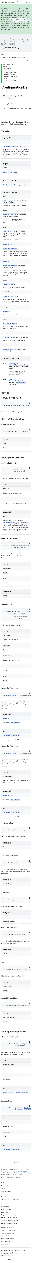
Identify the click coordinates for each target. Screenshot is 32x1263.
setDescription (8, 337)
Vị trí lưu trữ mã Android (7, 1186)
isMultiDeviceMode (9, 323)
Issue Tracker (4, 1244)
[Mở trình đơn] (2, 2)
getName (5, 311)
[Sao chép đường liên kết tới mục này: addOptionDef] (14, 605)
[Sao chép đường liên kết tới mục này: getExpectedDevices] (19, 856)
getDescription (8, 284)
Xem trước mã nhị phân (7, 1194)
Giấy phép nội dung (22, 1171)
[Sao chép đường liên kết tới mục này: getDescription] (15, 823)
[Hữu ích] (27, 57)
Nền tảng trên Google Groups (9, 1217)
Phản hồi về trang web (8, 1255)
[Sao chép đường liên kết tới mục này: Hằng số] (11, 393)
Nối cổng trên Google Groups (9, 1223)
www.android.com (6, 1236)
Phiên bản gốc (5, 1196)
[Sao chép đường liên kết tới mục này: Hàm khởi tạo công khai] (26, 419)
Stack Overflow (5, 1241)
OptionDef (21, 382)
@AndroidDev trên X (7, 1209)
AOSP (2, 54)
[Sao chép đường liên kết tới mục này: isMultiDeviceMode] (18, 927)
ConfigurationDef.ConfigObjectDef (14, 146)
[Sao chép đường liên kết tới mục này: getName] (10, 893)
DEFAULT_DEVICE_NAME (10, 172)
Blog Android (4, 1212)
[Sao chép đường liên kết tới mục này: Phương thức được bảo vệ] (28, 1032)
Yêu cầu (3, 1188)
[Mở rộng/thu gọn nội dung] (12, 64)
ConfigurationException (11, 735)
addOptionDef (7, 231)
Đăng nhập (27, 2)
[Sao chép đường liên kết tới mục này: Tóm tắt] (10, 132)
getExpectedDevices (9, 296)
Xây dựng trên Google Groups (9, 1220)
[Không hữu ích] (27, 60)
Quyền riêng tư (14, 1253)
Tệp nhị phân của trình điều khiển (10, 1199)
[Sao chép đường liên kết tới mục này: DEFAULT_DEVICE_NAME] (22, 398)
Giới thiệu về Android (7, 1250)
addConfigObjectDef (9, 201)
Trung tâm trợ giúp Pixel (7, 1233)
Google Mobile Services (7, 1238)
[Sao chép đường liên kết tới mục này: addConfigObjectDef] (20, 463)
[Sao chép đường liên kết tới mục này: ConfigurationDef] (17, 424)
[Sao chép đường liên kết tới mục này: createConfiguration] (19, 688)
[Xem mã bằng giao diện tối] (30, 403)
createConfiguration (10, 248)
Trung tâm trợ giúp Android (8, 1230)
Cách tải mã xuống (6, 1191)
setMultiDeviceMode (9, 349)
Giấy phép (5, 1253)
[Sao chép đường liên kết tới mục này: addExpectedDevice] (19, 539)
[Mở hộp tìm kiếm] (17, 2)
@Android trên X (5, 1206)
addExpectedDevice (9, 214)
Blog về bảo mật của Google (9, 1215)
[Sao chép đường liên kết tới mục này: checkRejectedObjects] (21, 1037)
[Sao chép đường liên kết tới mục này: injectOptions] (13, 1101)
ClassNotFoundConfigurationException (16, 1092)
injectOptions (11, 380)
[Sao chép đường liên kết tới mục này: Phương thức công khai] (25, 458)
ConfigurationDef (9, 185)
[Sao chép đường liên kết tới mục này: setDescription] (14, 962)
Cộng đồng (18, 1250)
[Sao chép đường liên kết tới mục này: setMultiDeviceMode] (19, 998)
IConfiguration (8, 244)
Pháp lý (25, 1250)
